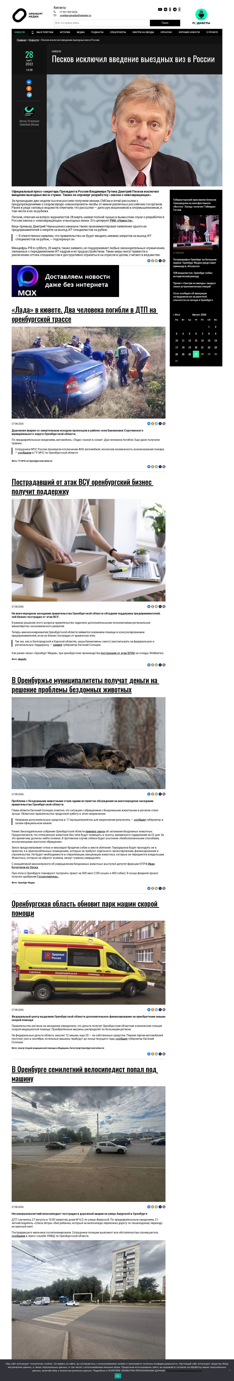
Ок (117, 1375)
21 (202, 347)
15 (209, 340)
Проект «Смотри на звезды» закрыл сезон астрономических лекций (194, 285)
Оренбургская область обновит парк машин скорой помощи (85, 942)
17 (176, 347)
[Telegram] (29, 94)
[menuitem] (20, 32)
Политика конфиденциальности (184, 1370)
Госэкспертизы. (48, 910)
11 (183, 340)
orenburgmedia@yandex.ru (75, 15)
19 (189, 347)
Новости (34, 40)
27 (196, 354)
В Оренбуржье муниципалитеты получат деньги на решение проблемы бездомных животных (85, 718)
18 (183, 347)
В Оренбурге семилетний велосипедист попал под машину (85, 1141)
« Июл (176, 314)
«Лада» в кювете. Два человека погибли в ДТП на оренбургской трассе (85, 314)
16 (215, 340)
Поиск (165, 22)
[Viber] (163, 260)
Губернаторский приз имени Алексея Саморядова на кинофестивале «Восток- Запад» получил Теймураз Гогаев (194, 204)
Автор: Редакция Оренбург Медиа (29, 123)
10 (176, 340)
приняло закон (95, 865)
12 (189, 340)
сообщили (24, 452)
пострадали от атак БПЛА (118, 653)
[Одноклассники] (29, 88)
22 (209, 347)
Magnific (22, 659)
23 (215, 347)
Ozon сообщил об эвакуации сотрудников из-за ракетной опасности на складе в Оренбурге (193, 296)
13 (196, 340)
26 (189, 354)
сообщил (140, 853)
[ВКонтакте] (29, 82)
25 (183, 354)
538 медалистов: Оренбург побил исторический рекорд (192, 275)
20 (196, 347)
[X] (160, 260)
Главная (21, 40)
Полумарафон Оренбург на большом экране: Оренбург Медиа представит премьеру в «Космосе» (195, 263)
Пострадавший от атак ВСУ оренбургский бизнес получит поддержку (82, 486)
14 (202, 340)
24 (176, 354)
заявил (57, 645)
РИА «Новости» (121, 220)
